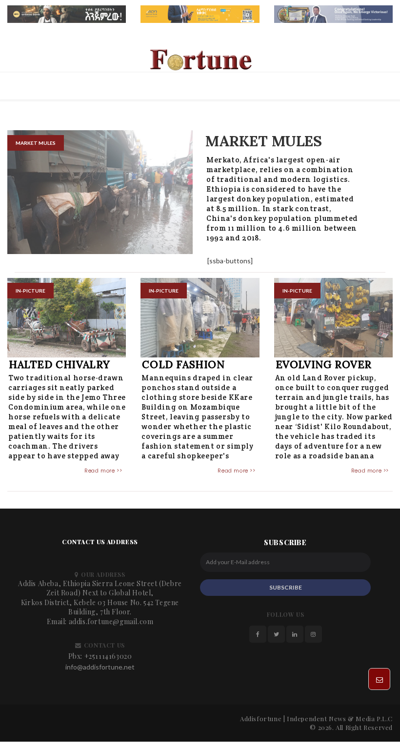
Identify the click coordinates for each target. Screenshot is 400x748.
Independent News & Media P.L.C (340, 718)
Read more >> (103, 470)
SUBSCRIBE (285, 587)
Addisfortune (260, 718)
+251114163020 (108, 656)
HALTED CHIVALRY (59, 364)
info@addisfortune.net (100, 667)
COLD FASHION (183, 364)
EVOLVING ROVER (324, 364)
